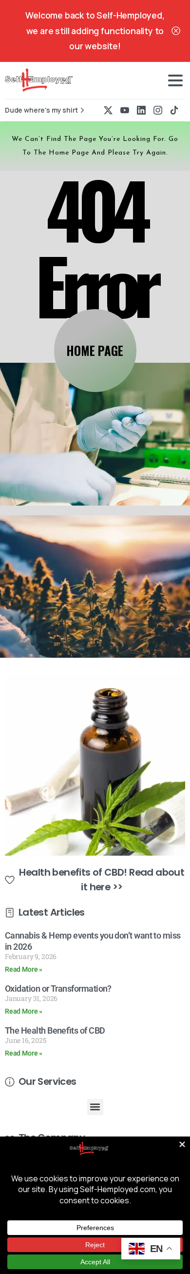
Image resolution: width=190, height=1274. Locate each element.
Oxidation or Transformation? (58, 988)
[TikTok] (174, 110)
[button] (95, 1107)
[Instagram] (158, 110)
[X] (108, 110)
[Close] (176, 31)
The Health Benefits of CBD (55, 1030)
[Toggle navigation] (175, 80)
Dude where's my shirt (41, 110)
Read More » (23, 969)
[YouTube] (124, 110)
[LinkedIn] (141, 110)
